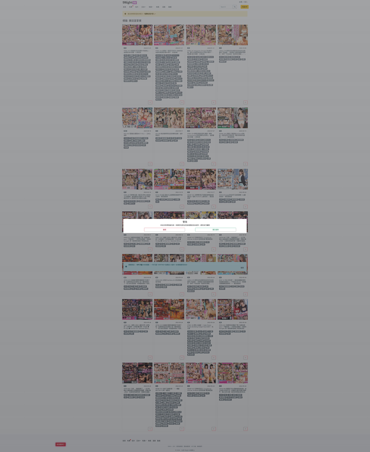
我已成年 (216, 230)
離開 (164, 230)
